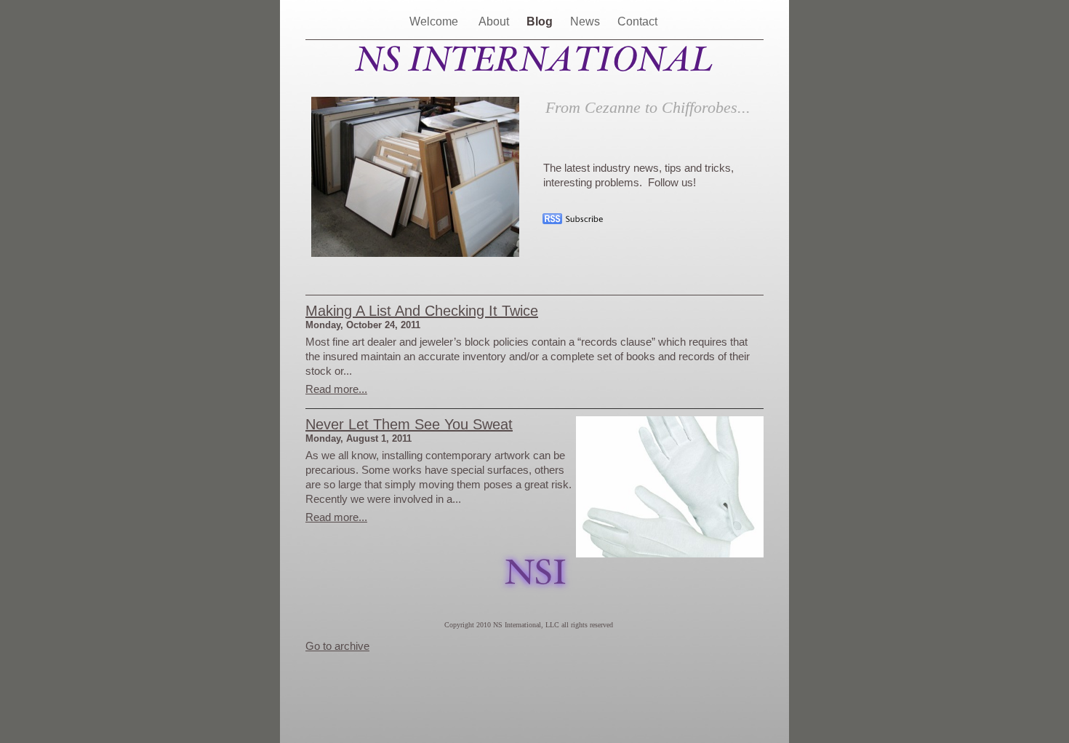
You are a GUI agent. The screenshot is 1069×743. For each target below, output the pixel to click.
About (495, 21)
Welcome (436, 21)
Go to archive (337, 646)
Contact (638, 21)
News (586, 21)
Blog (541, 21)
